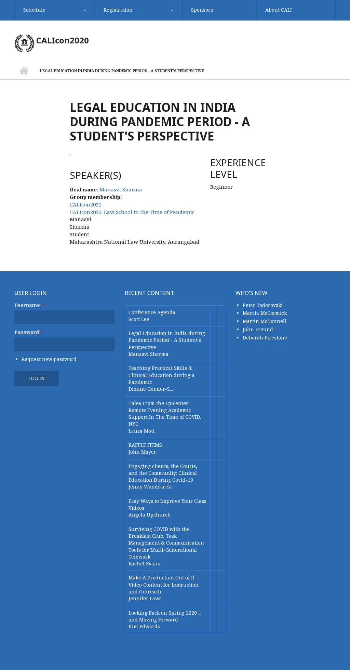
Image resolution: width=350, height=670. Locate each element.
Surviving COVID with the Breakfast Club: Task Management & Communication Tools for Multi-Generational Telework (166, 543)
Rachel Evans (144, 563)
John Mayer (142, 451)
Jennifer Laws (145, 598)
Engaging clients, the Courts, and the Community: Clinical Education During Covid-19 (163, 473)
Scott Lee (139, 319)
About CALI (278, 9)
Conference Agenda (152, 312)
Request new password (49, 359)
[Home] (24, 42)
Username (29, 305)
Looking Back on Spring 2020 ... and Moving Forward (165, 616)
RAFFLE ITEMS (145, 445)
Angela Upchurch (150, 514)
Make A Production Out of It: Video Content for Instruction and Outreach (164, 584)
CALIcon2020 (62, 40)
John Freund (258, 329)
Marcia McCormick (265, 313)
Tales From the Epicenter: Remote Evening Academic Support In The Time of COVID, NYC (165, 413)
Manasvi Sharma (120, 189)
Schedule (34, 9)
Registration (118, 9)
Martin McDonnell (264, 321)
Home (23, 70)
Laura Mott (141, 431)
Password (28, 332)
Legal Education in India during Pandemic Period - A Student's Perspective (167, 340)
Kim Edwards (144, 626)
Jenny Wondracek (150, 486)
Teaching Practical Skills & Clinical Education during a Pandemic (161, 375)
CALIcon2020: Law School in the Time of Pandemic (132, 212)
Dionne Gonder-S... (151, 389)
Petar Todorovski (263, 305)
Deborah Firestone (265, 337)
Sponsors (202, 9)
